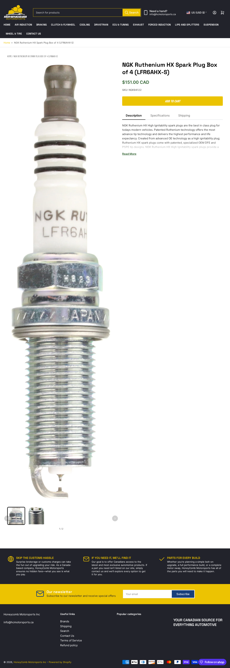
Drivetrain (101, 24)
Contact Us (33, 33)
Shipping (184, 115)
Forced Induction (159, 24)
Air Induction (23, 24)
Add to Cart (172, 101)
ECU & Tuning (120, 24)
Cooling (85, 24)
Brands (64, 621)
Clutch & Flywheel (63, 24)
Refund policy (69, 645)
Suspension (211, 24)
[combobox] (87, 12)
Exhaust (138, 24)
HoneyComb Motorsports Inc (30, 662)
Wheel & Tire (14, 33)
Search (64, 631)
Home (7, 24)
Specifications (160, 115)
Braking (41, 24)
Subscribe (183, 594)
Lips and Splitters (187, 24)
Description (134, 115)
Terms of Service (71, 640)
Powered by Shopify (60, 662)
